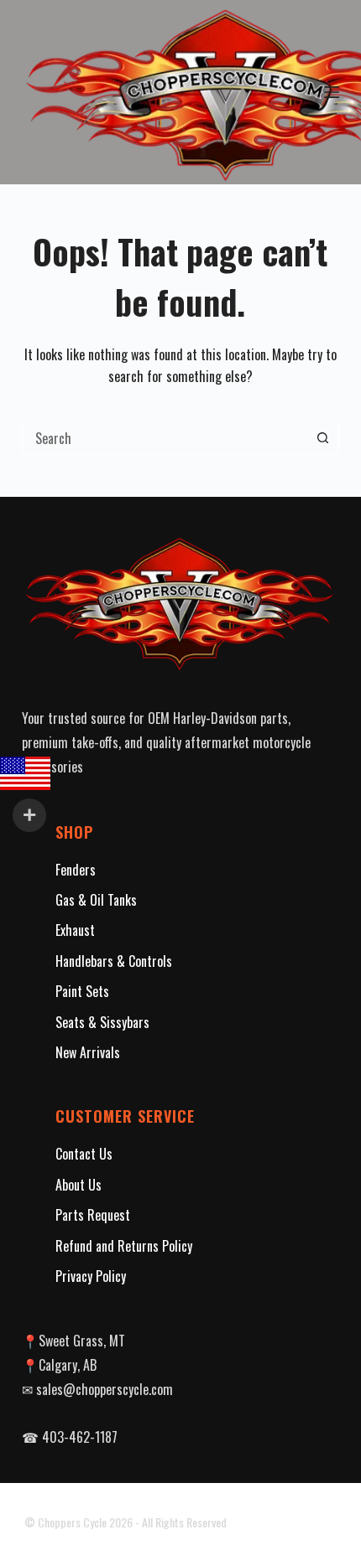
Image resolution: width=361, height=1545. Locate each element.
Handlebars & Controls (113, 961)
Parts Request (92, 1215)
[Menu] (331, 92)
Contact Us (83, 1154)
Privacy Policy (90, 1276)
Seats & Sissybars (102, 1022)
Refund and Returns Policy (123, 1246)
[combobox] (164, 438)
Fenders (75, 870)
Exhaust (75, 930)
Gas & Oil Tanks (96, 900)
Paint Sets (82, 991)
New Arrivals (87, 1052)
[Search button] (322, 438)
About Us (78, 1185)
